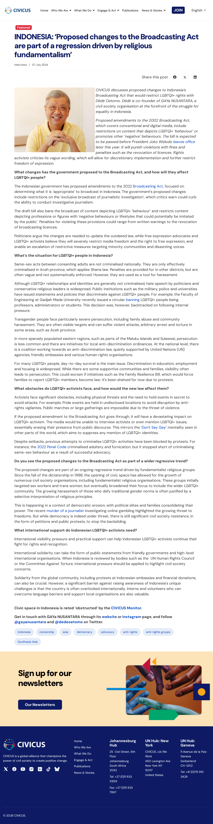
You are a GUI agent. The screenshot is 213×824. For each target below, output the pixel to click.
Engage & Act (107, 10)
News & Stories (152, 10)
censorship (46, 632)
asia (65, 632)
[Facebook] (174, 77)
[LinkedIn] (195, 77)
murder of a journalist (65, 510)
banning (133, 299)
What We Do (82, 10)
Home (44, 10)
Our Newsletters (40, 704)
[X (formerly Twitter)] (184, 77)
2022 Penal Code (51, 446)
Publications (130, 10)
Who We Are (59, 10)
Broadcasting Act (148, 186)
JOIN (178, 10)
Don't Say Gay (154, 427)
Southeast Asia (28, 642)
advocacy (107, 632)
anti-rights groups (158, 632)
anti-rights (130, 632)
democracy (84, 632)
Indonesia (24, 632)
